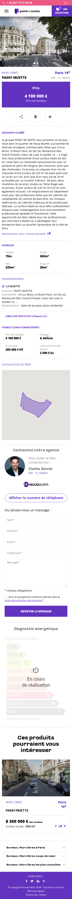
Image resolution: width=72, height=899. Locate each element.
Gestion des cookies (36, 894)
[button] (5, 42)
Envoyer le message (36, 611)
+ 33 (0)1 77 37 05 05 (19, 2)
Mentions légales (36, 891)
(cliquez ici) (39, 316)
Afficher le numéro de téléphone (36, 497)
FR (65, 3)
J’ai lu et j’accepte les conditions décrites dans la (32, 598)
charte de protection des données (23, 600)
